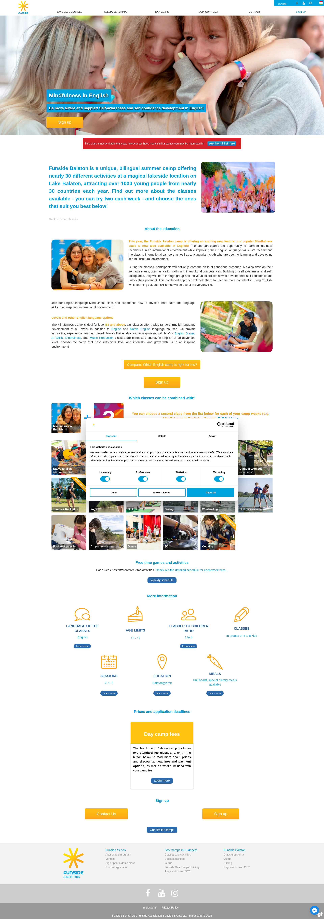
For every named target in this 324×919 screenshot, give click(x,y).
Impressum (149, 907)
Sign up (64, 122)
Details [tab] (162, 436)
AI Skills (57, 337)
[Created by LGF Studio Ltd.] (320, 915)
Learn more (82, 646)
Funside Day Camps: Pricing (182, 867)
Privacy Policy (170, 907)
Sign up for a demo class (120, 862)
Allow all (211, 492)
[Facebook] (297, 3)
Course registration (116, 867)
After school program (117, 854)
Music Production (102, 337)
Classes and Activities (178, 854)
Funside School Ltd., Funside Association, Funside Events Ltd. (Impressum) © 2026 (162, 915)
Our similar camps (162, 830)
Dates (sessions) (175, 858)
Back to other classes (63, 219)
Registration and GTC (178, 871)
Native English (140, 329)
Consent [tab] (111, 436)
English (116, 329)
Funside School (115, 850)
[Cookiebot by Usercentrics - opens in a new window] (219, 424)
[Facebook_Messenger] (314, 910)
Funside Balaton (235, 850)
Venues (110, 858)
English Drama (184, 333)
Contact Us (106, 814)
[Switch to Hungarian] (321, 3)
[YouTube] (304, 3)
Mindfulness (73, 337)
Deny (114, 492)
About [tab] (212, 436)
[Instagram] (311, 3)
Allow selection (162, 492)
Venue (168, 862)
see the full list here (222, 143)
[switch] (143, 479)
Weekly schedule (162, 580)
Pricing (228, 862)
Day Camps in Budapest (181, 850)
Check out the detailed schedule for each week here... (192, 570)
